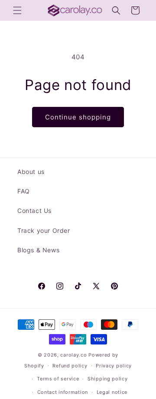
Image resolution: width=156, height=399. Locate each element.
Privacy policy (114, 366)
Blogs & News (38, 250)
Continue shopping (78, 117)
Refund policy (69, 366)
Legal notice (112, 392)
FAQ (23, 191)
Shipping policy (108, 379)
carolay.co (73, 355)
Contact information (62, 392)
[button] (17, 10)
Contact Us (34, 210)
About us (31, 171)
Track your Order (43, 230)
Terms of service (58, 379)
